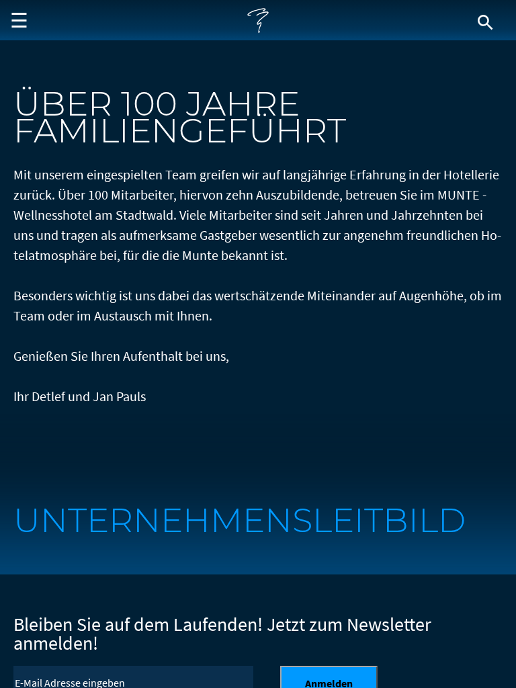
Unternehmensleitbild (239, 520)
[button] (17, 20)
